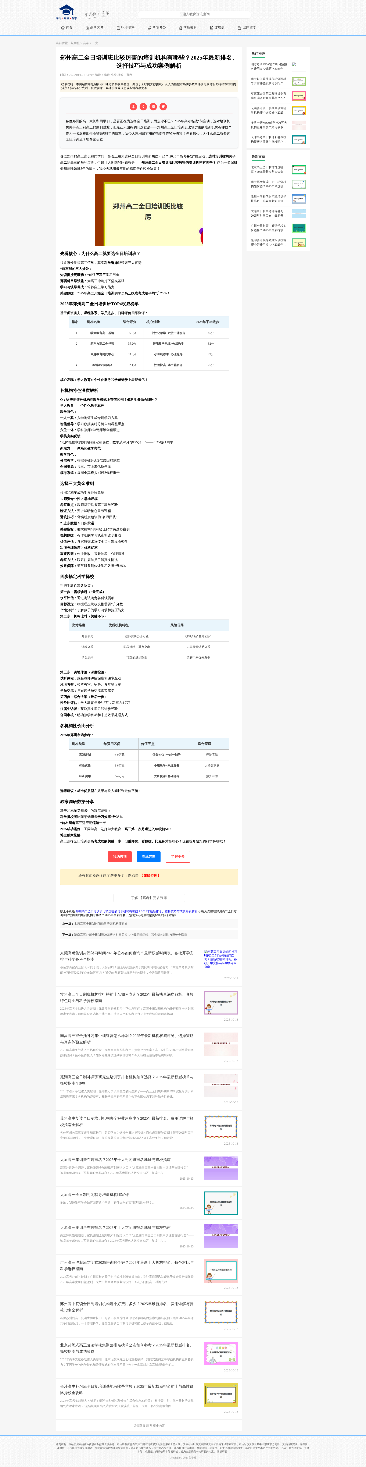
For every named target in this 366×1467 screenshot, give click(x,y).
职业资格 (128, 27)
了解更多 (178, 856)
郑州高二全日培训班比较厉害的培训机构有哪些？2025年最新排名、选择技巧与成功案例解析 (136, 911)
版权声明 (222, 1451)
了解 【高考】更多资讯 (149, 898)
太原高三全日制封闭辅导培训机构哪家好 (101, 923)
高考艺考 (97, 27)
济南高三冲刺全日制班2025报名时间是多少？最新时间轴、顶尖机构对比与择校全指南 (130, 934)
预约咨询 (120, 856)
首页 (69, 27)
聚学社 (75, 43)
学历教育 (190, 27)
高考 (86, 43)
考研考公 (159, 27)
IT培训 (220, 27)
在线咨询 (148, 856)
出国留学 (249, 27)
